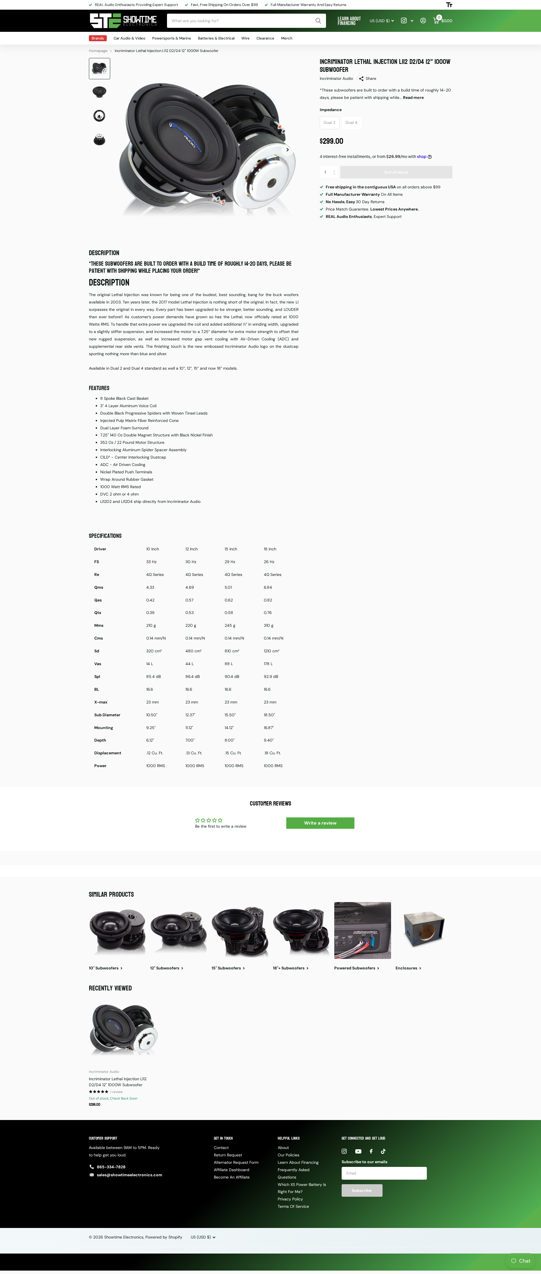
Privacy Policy (290, 1199)
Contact (221, 1147)
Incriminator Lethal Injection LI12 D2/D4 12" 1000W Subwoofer (118, 1081)
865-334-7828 (111, 1166)
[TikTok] (383, 1151)
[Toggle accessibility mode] (449, 5)
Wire (245, 38)
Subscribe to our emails (364, 1161)
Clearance (265, 38)
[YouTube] (358, 1151)
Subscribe (362, 1190)
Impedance (331, 109)
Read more (413, 97)
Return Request (228, 1155)
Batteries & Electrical (216, 38)
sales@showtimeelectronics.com (129, 1174)
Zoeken (318, 21)
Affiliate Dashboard (231, 1169)
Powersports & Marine (171, 38)
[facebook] (371, 1151)
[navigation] (99, 68)
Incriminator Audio (336, 78)
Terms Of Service (293, 1206)
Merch (287, 38)
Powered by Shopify (163, 1237)
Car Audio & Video (129, 38)
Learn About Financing (298, 1162)
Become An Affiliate (232, 1177)
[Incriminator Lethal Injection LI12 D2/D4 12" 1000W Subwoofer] (123, 1030)
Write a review (320, 823)
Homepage (98, 50)
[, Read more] (407, 20)
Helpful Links (289, 1138)
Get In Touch (223, 1138)
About (283, 1147)
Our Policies (288, 1155)
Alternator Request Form (236, 1162)
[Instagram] (344, 1151)
